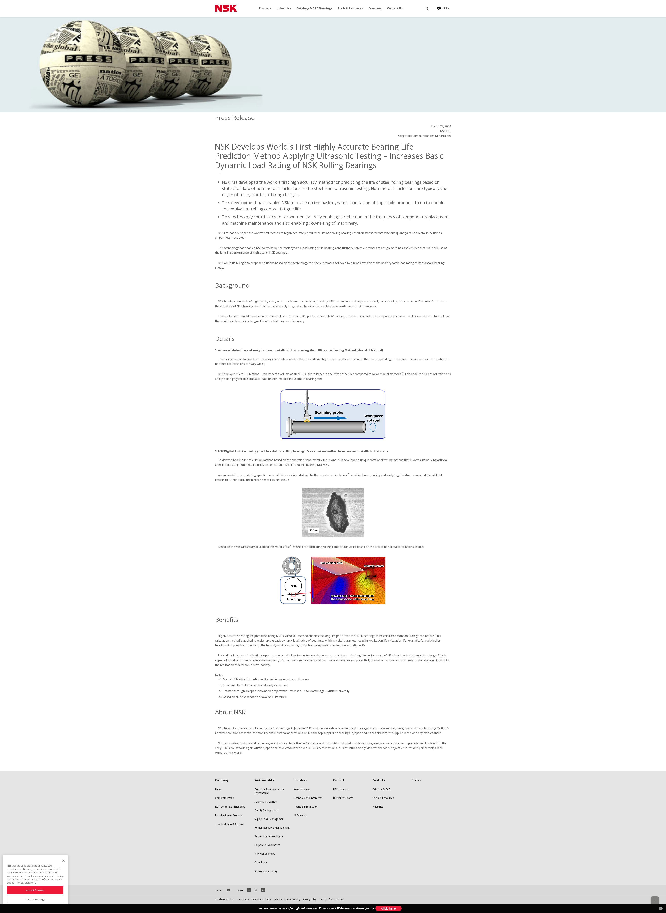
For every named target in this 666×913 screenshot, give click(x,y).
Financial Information (305, 806)
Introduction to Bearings (228, 815)
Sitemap (323, 899)
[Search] (426, 8)
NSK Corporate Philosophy (230, 806)
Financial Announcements (308, 798)
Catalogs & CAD (381, 789)
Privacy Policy (309, 899)
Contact (338, 780)
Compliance (261, 862)
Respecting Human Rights (268, 836)
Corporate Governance (267, 845)
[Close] (63, 860)
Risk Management (264, 853)
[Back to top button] (655, 900)
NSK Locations (341, 789)
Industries (284, 8)
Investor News (302, 789)
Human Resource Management (272, 827)
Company (375, 8)
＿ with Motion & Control (229, 824)
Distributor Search (343, 798)
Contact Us (395, 8)
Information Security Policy (287, 899)
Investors (300, 780)
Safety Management (265, 801)
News (218, 789)
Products (265, 8)
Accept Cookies (35, 890)
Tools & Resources (350, 8)
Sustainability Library (265, 871)
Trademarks (243, 899)
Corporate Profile (224, 798)
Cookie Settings (35, 899)
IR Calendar (300, 815)
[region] (35, 882)
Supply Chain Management (269, 819)
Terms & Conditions (261, 899)
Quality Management (266, 810)
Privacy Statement (26, 882)
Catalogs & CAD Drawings (314, 8)
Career (416, 780)
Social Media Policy (224, 899)
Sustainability (264, 780)
